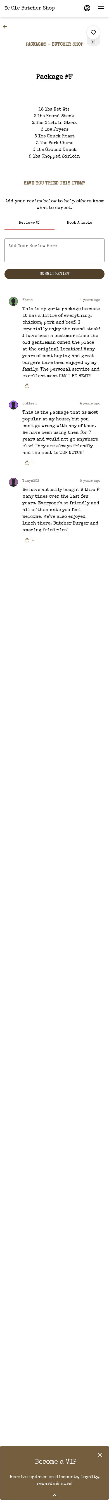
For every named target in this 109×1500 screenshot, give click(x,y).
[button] (6, 26)
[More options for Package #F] (93, 32)
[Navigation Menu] (101, 8)
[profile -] (87, 8)
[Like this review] (28, 385)
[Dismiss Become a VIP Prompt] (99, 1455)
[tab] (29, 223)
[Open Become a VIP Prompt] (54, 1495)
